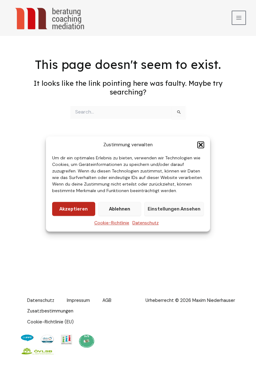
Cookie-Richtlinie (111, 223)
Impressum (78, 300)
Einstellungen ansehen (174, 209)
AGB (106, 300)
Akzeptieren (73, 209)
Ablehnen (119, 209)
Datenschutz (145, 223)
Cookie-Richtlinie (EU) (50, 322)
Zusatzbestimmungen (50, 311)
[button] (201, 145)
